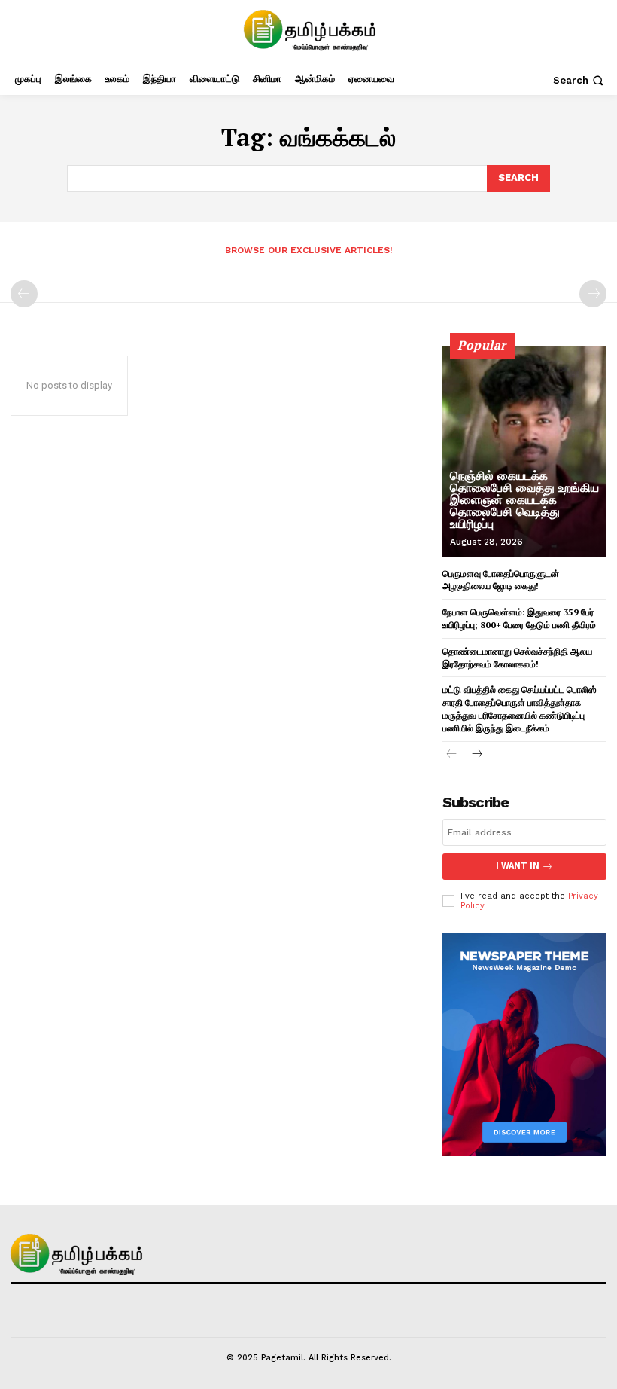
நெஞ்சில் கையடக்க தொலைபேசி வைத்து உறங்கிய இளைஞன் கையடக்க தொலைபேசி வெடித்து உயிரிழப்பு (524, 500)
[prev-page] (24, 293)
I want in (517, 866)
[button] (579, 80)
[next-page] (476, 755)
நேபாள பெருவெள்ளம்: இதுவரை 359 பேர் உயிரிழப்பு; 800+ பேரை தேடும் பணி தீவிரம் (519, 618)
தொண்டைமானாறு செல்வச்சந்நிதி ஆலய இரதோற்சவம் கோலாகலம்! (517, 658)
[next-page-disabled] (592, 293)
